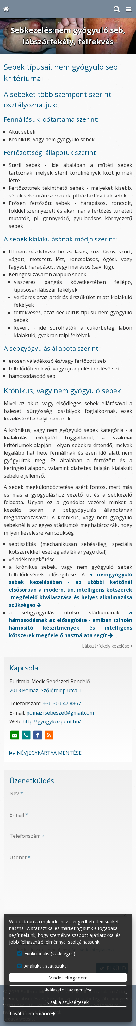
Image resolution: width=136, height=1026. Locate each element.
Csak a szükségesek (68, 1002)
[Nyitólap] (6, 9)
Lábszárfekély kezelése (106, 646)
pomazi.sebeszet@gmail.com (60, 712)
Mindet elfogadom (68, 978)
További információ (29, 1013)
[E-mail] (14, 735)
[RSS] (49, 735)
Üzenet (20, 857)
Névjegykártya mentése (48, 752)
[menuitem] (6, 9)
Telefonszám (27, 835)
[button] (128, 9)
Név (16, 793)
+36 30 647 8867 (62, 703)
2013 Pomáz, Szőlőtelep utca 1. (45, 690)
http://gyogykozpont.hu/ (51, 721)
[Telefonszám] (26, 735)
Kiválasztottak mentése (68, 990)
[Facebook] (37, 735)
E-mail (18, 814)
